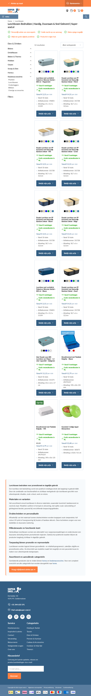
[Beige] (50, 72)
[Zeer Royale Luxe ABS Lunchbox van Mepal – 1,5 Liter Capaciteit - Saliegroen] (46, 341)
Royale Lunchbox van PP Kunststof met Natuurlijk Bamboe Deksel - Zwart (70, 289)
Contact (11, 635)
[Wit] (42, 72)
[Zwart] (39, 72)
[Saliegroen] (42, 351)
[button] (74, 3)
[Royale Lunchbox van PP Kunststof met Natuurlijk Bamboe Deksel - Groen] (71, 132)
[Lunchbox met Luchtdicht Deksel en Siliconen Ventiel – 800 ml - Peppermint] (46, 62)
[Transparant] (71, 351)
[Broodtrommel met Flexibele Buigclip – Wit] (46, 411)
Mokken (11, 60)
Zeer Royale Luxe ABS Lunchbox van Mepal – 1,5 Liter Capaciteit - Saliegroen (45, 359)
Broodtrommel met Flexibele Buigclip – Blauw (71, 358)
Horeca (10, 73)
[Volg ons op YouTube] (28, 617)
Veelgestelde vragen (15, 646)
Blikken (11, 88)
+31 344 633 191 (18, 604)
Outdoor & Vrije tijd (34, 646)
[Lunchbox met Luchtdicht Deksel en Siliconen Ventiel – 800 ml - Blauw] (46, 271)
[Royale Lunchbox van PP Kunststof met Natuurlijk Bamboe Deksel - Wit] (46, 132)
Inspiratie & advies (15, 631)
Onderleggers (13, 85)
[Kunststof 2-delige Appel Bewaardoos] (71, 411)
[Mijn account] (67, 11)
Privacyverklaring (49, 687)
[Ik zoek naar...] (86, 16)
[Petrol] (78, 72)
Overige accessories (16, 90)
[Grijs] (67, 72)
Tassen (29, 631)
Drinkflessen (12, 52)
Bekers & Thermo (14, 56)
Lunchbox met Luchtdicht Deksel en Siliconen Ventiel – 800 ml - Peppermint (46, 80)
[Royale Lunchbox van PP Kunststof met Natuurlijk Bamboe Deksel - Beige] (71, 202)
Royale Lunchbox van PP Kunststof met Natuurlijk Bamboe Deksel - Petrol (70, 80)
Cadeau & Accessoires (35, 642)
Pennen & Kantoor (34, 639)
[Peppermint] (44, 72)
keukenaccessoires (57, 561)
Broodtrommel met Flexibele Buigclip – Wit (46, 428)
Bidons (10, 48)
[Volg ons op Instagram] (16, 617)
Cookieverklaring (68, 687)
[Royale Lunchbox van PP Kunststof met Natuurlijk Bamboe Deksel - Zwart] (71, 271)
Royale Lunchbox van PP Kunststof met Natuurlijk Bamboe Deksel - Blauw (44, 219)
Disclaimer (58, 687)
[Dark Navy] (46, 72)
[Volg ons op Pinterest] (22, 617)
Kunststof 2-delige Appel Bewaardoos (70, 428)
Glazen (10, 64)
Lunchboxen (13, 82)
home (55, 563)
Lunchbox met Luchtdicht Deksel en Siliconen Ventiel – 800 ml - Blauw (46, 289)
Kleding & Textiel (33, 628)
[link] (14, 10)
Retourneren (12, 642)
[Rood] (74, 351)
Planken (11, 80)
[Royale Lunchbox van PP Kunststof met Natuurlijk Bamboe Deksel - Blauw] (46, 202)
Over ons (11, 649)
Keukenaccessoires (15, 77)
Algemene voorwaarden (35, 687)
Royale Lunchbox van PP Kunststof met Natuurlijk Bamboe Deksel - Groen (70, 149)
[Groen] (53, 72)
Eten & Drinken (33, 635)
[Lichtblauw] (48, 351)
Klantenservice (13, 628)
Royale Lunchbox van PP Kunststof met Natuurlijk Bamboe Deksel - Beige (70, 219)
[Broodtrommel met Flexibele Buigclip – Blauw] (71, 341)
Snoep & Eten (13, 68)
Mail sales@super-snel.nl (20, 610)
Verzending (12, 639)
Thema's (30, 649)
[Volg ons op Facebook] (10, 617)
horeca (44, 561)
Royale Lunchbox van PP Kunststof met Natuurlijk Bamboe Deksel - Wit (44, 149)
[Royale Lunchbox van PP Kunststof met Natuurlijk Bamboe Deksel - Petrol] (71, 62)
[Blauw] (48, 72)
